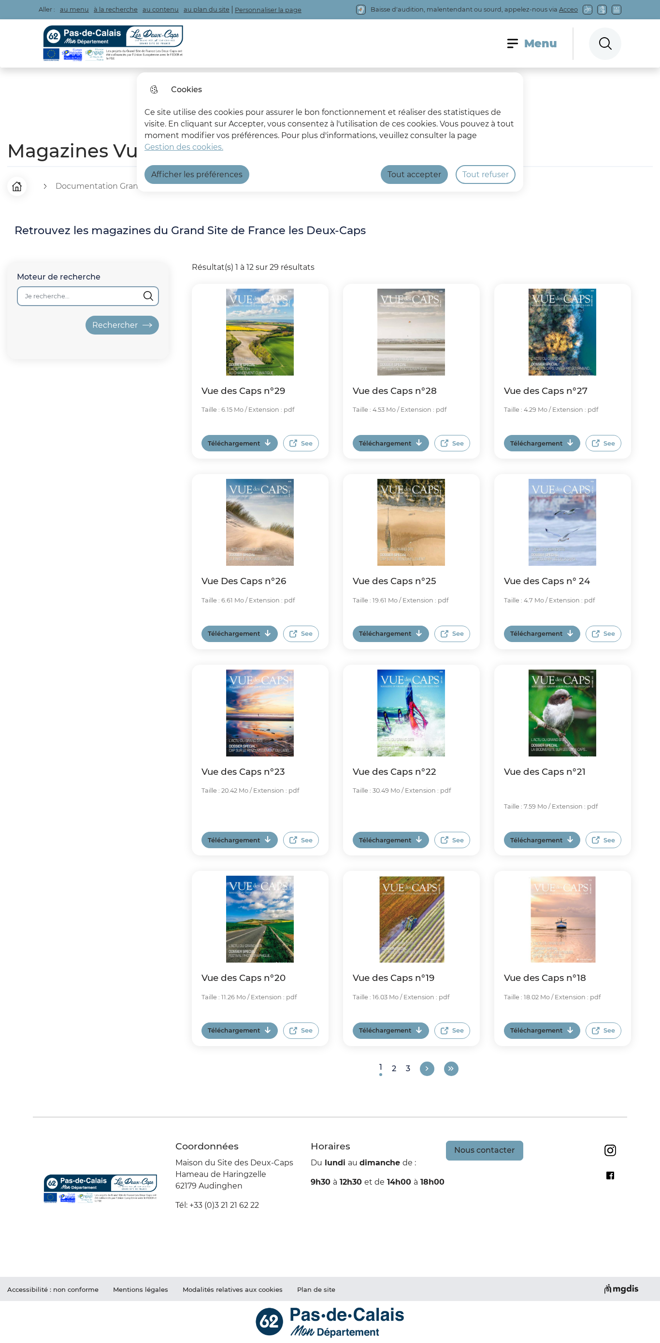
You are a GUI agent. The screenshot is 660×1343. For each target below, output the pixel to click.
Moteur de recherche (58, 276)
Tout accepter (414, 174)
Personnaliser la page (268, 10)
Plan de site (316, 1289)
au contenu (161, 9)
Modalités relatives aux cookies (233, 1289)
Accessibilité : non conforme (53, 1289)
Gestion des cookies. (183, 147)
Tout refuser (485, 174)
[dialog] (330, 132)
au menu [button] (74, 9)
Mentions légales (140, 1289)
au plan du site (207, 9)
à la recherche (116, 9)
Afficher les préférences (197, 174)
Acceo (568, 9)
